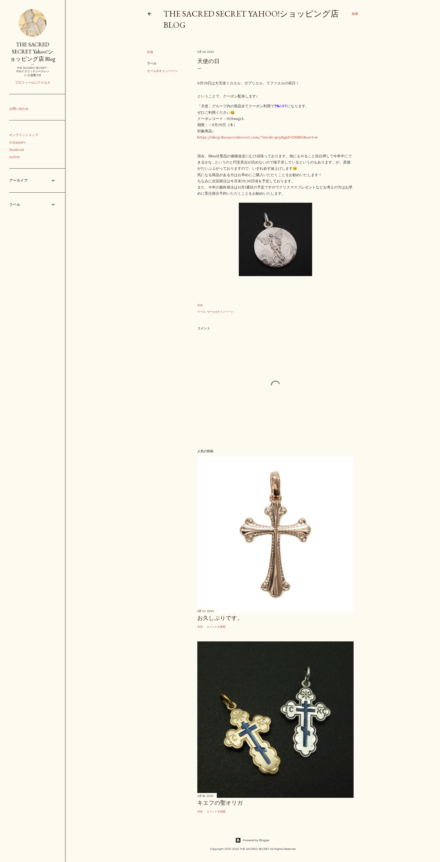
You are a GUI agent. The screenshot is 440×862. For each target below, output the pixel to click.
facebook (16, 150)
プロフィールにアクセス (32, 82)
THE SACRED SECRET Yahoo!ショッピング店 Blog (32, 51)
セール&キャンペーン (162, 71)
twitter (14, 157)
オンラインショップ (23, 135)
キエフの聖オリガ (220, 802)
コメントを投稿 (216, 626)
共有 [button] (150, 52)
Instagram (17, 142)
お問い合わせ (18, 109)
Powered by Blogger (256, 840)
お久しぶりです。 (220, 617)
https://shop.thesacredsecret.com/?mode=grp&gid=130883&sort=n (257, 137)
